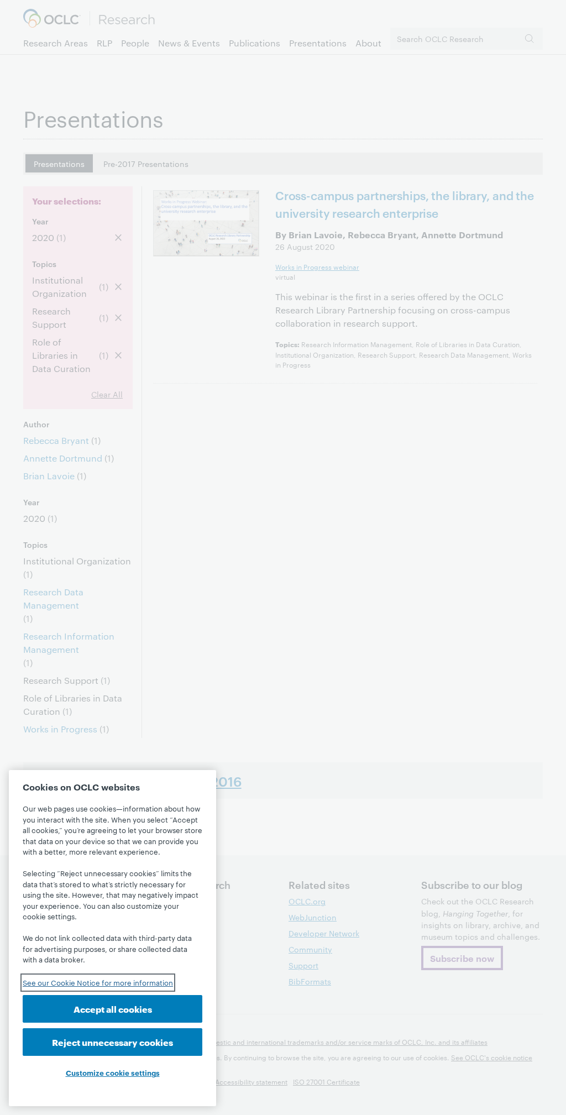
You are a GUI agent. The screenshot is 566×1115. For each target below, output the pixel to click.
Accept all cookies (113, 1008)
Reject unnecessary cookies (112, 1041)
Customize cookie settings (113, 1072)
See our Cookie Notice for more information (98, 982)
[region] (112, 938)
